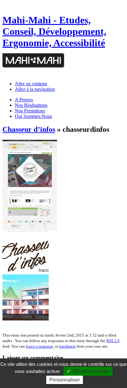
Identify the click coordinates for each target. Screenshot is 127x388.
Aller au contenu (31, 83)
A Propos (24, 99)
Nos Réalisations (31, 105)
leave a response (39, 346)
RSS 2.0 (113, 340)
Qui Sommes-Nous (33, 116)
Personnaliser (64, 379)
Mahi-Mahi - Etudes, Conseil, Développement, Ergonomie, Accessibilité (54, 31)
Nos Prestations (30, 110)
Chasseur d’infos (28, 129)
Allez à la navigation (35, 89)
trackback (67, 346)
